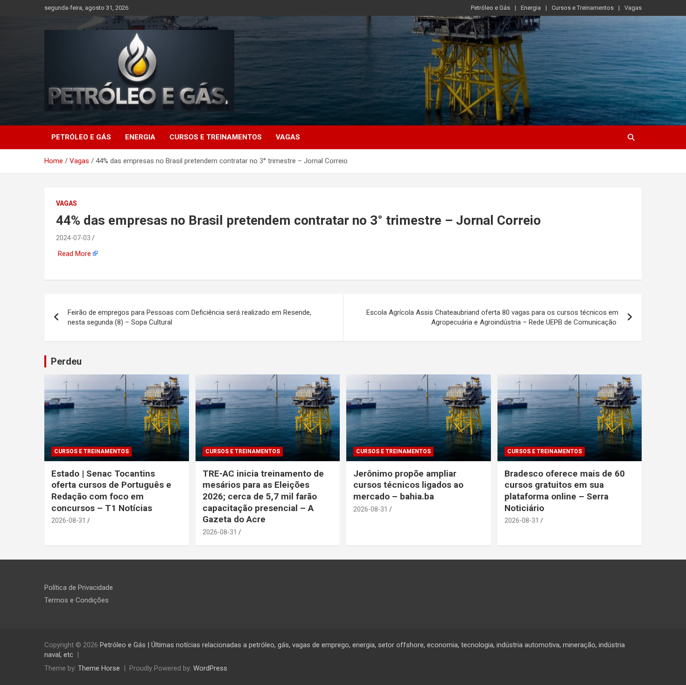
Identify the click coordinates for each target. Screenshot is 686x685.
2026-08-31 (68, 520)
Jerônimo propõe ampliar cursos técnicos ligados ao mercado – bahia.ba (408, 485)
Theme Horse (99, 668)
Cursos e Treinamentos (583, 7)
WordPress (210, 668)
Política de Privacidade (78, 587)
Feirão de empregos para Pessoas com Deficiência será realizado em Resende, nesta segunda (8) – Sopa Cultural (189, 317)
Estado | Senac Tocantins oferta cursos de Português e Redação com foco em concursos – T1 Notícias (111, 490)
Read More (74, 253)
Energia (531, 7)
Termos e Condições (76, 600)
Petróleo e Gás (490, 7)
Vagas (633, 7)
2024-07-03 (73, 238)
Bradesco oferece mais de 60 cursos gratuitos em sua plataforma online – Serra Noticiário (564, 490)
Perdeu (66, 361)
